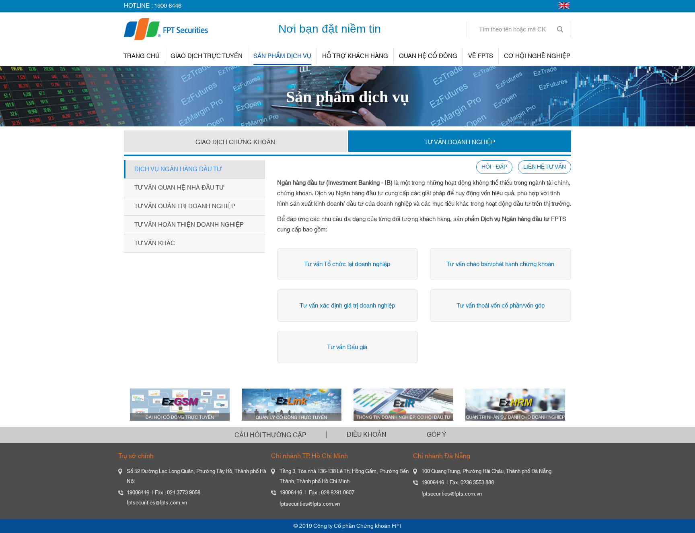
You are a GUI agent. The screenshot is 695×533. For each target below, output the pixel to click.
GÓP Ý (436, 435)
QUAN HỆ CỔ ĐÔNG (428, 56)
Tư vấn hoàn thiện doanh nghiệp (189, 224)
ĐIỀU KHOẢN (367, 435)
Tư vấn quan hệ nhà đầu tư (179, 187)
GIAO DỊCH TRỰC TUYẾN (207, 56)
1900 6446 (167, 5)
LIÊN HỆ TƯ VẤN (544, 167)
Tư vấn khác (154, 243)
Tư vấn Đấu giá (347, 347)
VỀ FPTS (480, 56)
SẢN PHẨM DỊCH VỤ (282, 56)
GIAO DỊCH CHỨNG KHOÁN (235, 142)
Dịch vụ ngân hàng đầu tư (178, 169)
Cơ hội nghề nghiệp (537, 56)
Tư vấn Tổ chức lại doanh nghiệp (347, 264)
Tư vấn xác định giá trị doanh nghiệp (347, 305)
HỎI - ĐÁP (494, 167)
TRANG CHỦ (141, 56)
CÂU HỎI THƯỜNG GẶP (270, 435)
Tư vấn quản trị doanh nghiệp (184, 206)
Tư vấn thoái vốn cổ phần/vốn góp (500, 305)
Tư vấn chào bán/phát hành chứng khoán (500, 264)
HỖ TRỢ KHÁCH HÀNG (355, 56)
